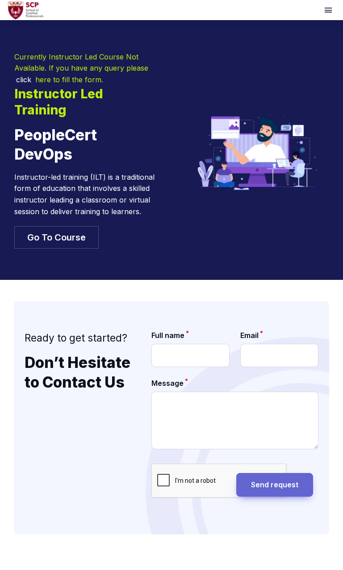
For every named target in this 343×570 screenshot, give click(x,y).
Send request (274, 484)
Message (167, 383)
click (23, 79)
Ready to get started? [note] (76, 338)
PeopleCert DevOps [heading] (55, 145)
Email (249, 335)
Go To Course (56, 237)
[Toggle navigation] (329, 10)
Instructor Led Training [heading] (58, 102)
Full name (167, 335)
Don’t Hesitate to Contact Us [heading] (77, 372)
